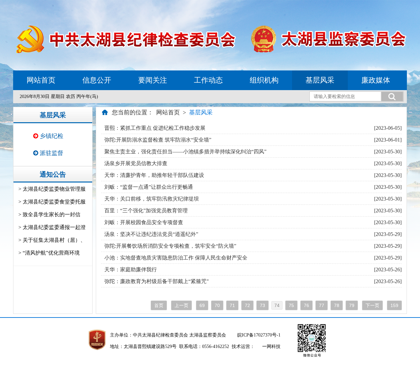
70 (217, 305)
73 (262, 305)
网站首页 (41, 80)
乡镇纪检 (50, 136)
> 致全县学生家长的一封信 (49, 214)
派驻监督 (50, 153)
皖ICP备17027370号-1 (259, 335)
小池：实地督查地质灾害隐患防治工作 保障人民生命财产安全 (175, 257)
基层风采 (319, 80)
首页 (158, 305)
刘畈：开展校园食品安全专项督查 (143, 222)
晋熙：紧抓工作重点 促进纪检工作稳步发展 (154, 128)
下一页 (372, 305)
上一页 (181, 305)
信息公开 (96, 80)
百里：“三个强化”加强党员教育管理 (146, 210)
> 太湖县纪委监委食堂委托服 (52, 201)
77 (321, 305)
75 (291, 305)
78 (336, 305)
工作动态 (208, 80)
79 (351, 305)
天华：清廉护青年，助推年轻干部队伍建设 (154, 175)
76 (306, 305)
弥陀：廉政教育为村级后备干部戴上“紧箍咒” (156, 281)
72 (247, 305)
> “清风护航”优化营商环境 (49, 253)
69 (202, 305)
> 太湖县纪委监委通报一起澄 (52, 227)
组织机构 (264, 80)
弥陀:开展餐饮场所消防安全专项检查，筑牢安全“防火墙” (170, 246)
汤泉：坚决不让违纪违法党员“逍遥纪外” (151, 234)
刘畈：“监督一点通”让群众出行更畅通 (148, 187)
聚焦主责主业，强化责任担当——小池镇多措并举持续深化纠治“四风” (185, 151)
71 (232, 305)
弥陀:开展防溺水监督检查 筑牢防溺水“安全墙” (157, 140)
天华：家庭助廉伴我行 (130, 269)
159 (394, 305)
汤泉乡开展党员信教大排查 (135, 163)
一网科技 (271, 346)
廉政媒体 (375, 80)
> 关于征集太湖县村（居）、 (52, 240)
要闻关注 (152, 80)
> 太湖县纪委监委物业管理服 (52, 189)
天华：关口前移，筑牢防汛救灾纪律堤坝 (151, 199)
